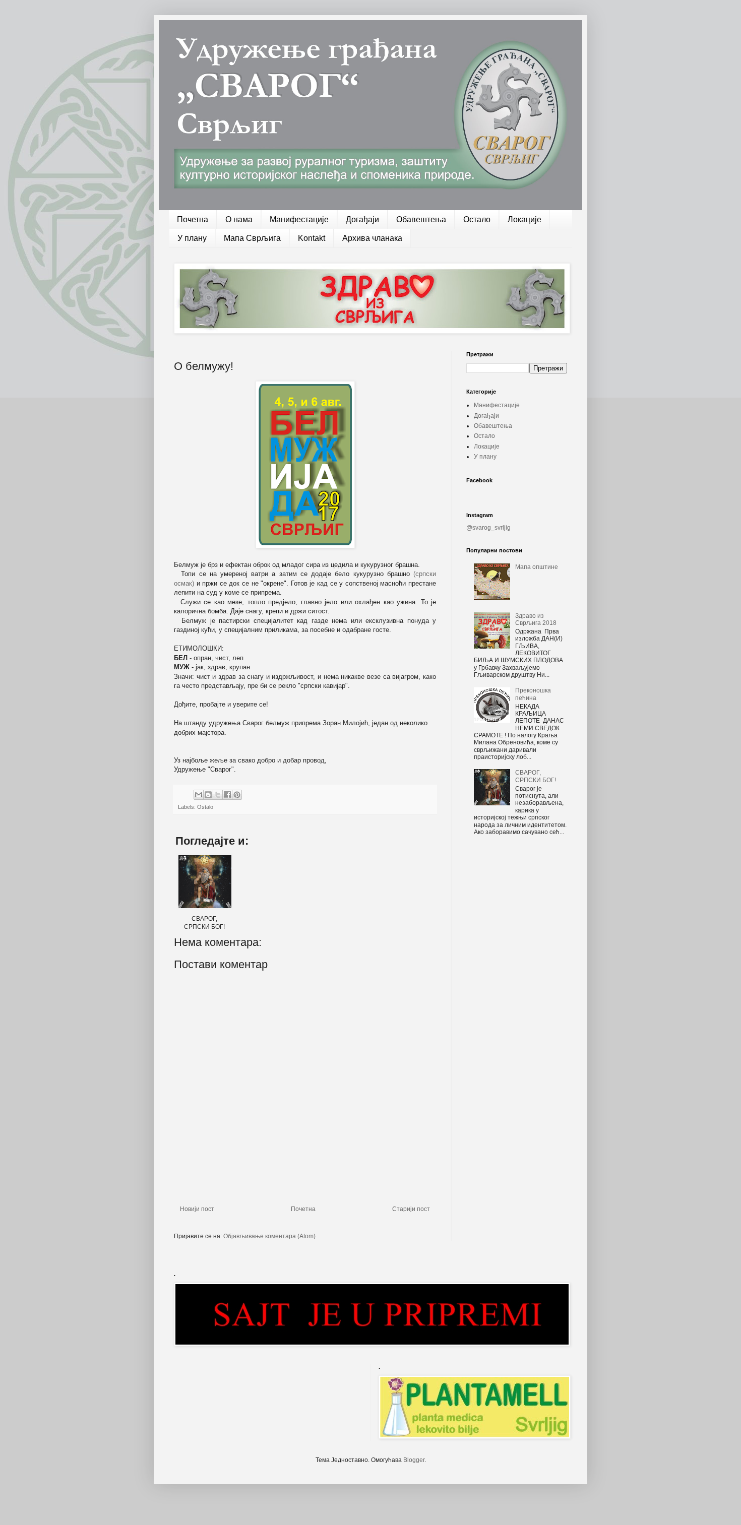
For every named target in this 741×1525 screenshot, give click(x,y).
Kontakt (311, 238)
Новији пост (197, 1209)
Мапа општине (536, 566)
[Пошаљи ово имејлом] (199, 795)
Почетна (192, 219)
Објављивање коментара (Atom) (269, 1236)
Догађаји (362, 219)
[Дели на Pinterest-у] (237, 795)
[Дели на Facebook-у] (227, 795)
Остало (476, 219)
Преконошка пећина (533, 694)
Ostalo (205, 807)
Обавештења (421, 219)
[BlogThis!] (208, 795)
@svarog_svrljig (488, 527)
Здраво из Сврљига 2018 (536, 619)
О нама (239, 219)
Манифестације (299, 219)
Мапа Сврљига (252, 238)
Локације (524, 219)
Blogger (413, 1460)
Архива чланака (372, 238)
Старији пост (411, 1209)
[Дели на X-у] (218, 795)
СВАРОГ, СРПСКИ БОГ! (535, 776)
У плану (192, 238)
